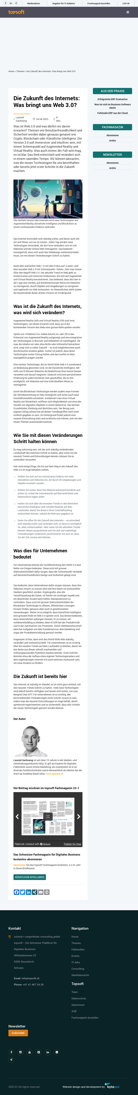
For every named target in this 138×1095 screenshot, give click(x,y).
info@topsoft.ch (30, 978)
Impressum (78, 1004)
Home (11, 71)
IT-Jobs (76, 962)
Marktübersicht (80, 975)
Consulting (78, 968)
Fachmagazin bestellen (99, 3)
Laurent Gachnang (21, 119)
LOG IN (126, 3)
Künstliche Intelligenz (29, 877)
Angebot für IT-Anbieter (63, 3)
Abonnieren (19, 865)
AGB (74, 1011)
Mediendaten (33, 3)
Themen (20, 71)
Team (75, 992)
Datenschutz (79, 998)
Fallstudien (78, 949)
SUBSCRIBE (18, 1033)
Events (75, 955)
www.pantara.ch (54, 773)
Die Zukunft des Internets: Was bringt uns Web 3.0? (51, 71)
